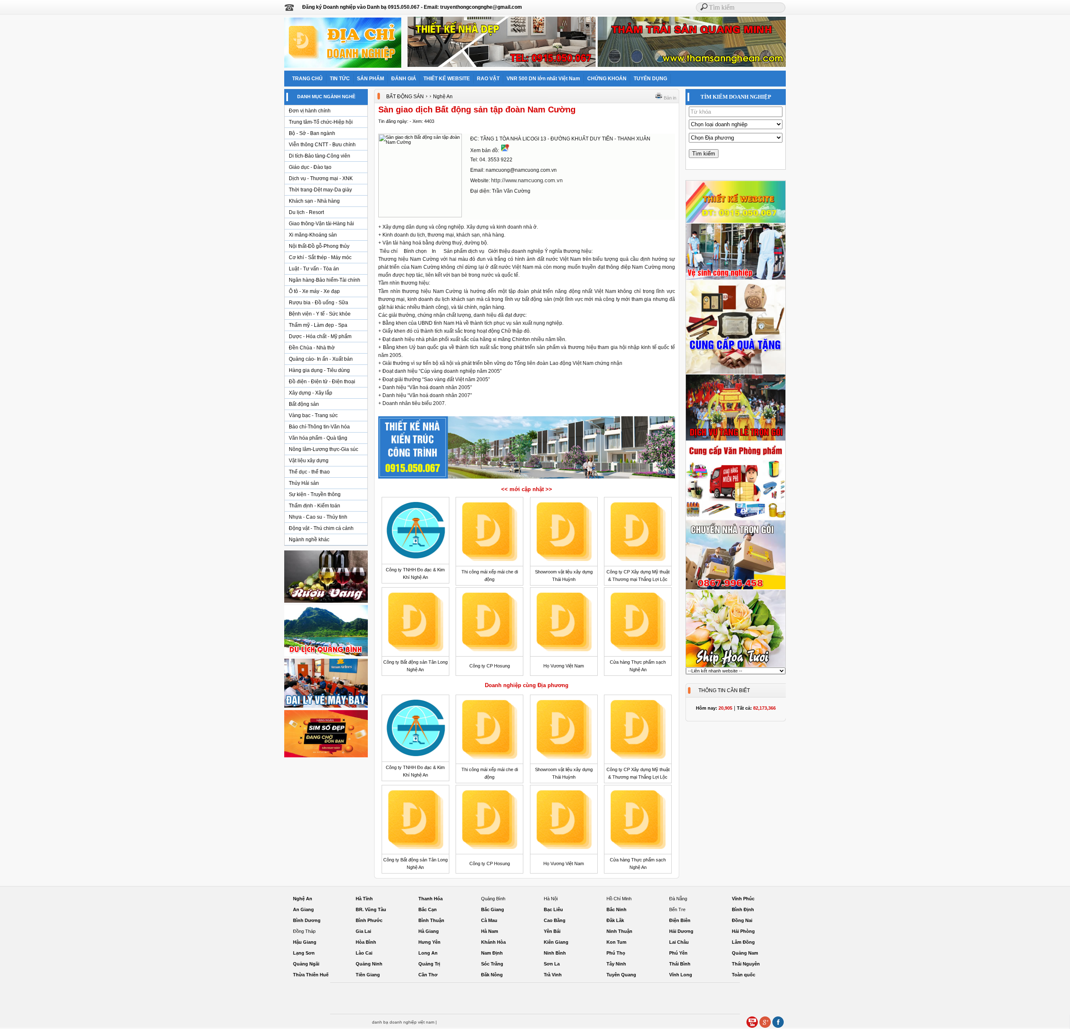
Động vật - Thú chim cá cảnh (321, 528)
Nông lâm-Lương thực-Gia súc (323, 449)
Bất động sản (304, 404)
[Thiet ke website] (735, 221)
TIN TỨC (340, 79)
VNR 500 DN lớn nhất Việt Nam (543, 79)
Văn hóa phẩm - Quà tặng (318, 438)
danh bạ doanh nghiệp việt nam (403, 1022)
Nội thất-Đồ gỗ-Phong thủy (319, 246)
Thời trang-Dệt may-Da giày (320, 190)
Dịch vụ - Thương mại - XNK (321, 178)
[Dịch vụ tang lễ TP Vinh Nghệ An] (735, 439)
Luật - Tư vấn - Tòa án (314, 269)
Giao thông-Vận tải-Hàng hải (321, 224)
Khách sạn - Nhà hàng (314, 201)
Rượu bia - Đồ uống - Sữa (318, 303)
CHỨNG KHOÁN (607, 79)
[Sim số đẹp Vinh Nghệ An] (326, 757)
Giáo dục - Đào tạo (310, 167)
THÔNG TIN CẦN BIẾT (724, 690)
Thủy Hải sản (304, 483)
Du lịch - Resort (306, 212)
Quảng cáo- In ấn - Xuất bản (321, 359)
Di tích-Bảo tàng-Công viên (319, 156)
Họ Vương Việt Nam (563, 665)
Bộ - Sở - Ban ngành (312, 133)
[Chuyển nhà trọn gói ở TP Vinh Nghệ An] (735, 588)
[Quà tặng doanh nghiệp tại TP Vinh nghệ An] (735, 372)
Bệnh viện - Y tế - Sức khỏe (320, 314)
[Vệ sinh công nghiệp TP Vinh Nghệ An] (735, 278)
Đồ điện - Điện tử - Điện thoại (322, 382)
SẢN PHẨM (370, 79)
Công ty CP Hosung (489, 665)
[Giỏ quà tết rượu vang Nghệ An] (326, 602)
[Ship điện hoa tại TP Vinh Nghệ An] (735, 666)
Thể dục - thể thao (309, 472)
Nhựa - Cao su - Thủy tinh (318, 517)
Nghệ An (443, 96)
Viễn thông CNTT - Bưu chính (322, 145)
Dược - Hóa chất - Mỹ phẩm (320, 336)
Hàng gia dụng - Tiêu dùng (319, 370)
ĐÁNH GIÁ (403, 79)
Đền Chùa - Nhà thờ (312, 348)
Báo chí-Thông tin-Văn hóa (319, 427)
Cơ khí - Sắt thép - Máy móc (320, 257)
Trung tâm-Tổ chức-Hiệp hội (321, 122)
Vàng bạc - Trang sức (313, 415)
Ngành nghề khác (309, 540)
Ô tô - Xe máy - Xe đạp (314, 291)
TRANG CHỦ (307, 79)
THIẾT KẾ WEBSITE (446, 79)
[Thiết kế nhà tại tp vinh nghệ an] (526, 478)
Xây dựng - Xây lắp (310, 393)
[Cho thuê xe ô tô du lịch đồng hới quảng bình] (326, 656)
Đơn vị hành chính (310, 111)
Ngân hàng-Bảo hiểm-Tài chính (324, 280)
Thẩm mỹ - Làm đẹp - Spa (318, 325)
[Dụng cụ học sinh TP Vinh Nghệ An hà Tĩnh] (735, 518)
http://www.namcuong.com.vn (527, 180)
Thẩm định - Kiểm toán (314, 506)
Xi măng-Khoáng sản (313, 235)
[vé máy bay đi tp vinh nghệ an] (326, 707)
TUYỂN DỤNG (650, 79)
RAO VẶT (488, 79)
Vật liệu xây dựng (309, 461)
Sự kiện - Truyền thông (315, 494)
